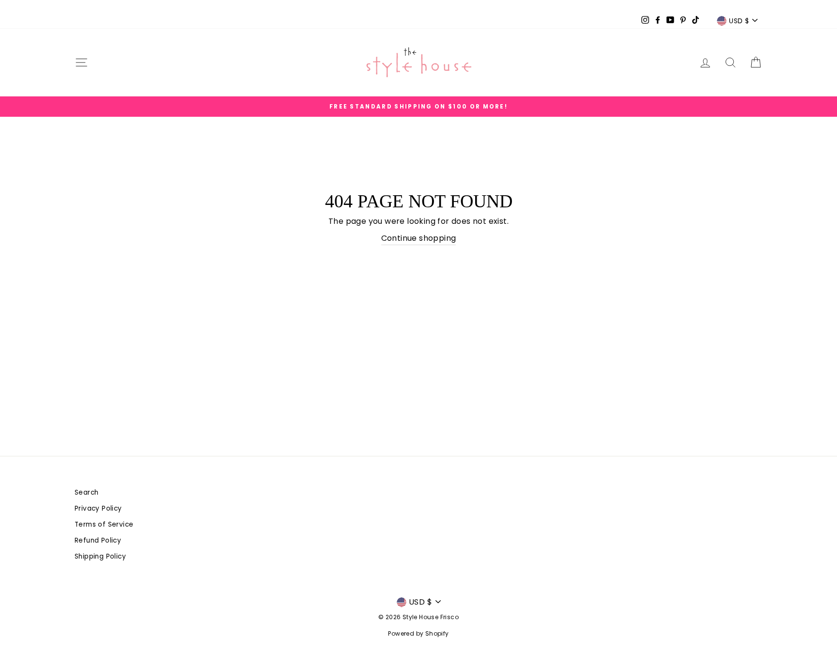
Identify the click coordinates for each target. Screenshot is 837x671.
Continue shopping (418, 238)
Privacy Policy (98, 508)
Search (86, 492)
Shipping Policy (100, 556)
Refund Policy (98, 540)
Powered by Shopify (418, 633)
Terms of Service (104, 524)
